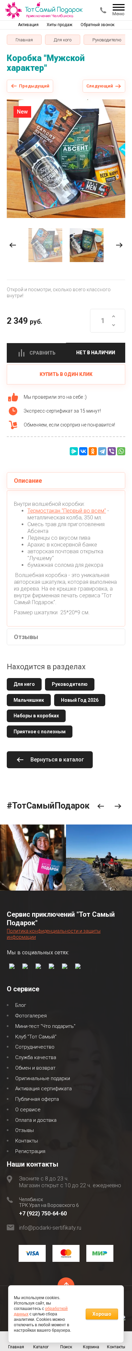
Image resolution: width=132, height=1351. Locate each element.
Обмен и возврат (35, 1068)
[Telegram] (102, 451)
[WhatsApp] (121, 451)
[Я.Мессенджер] (74, 451)
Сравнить (42, 353)
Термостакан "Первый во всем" (66, 511)
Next (118, 806)
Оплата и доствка (36, 1120)
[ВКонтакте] (83, 451)
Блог (20, 1005)
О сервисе (28, 1110)
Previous (101, 806)
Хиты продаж (59, 24)
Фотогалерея (31, 1016)
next (119, 245)
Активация (28, 24)
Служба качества (35, 1057)
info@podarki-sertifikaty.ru (50, 1228)
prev (13, 245)
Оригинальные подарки (42, 1078)
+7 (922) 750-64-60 (43, 1213)
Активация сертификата (43, 1089)
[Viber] (112, 451)
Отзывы (24, 1130)
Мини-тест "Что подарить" (45, 1026)
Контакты (26, 1141)
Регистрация (30, 1151)
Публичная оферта (37, 1099)
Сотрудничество (34, 1047)
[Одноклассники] (93, 451)
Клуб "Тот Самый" (36, 1037)
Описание (28, 480)
